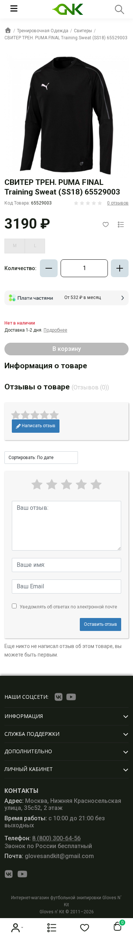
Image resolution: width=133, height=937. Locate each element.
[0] (116, 927)
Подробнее (55, 330)
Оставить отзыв (100, 624)
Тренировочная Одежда (42, 30)
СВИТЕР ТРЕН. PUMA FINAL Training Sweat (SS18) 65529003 (65, 37)
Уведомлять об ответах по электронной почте (68, 606)
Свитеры (83, 30)
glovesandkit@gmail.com (49, 856)
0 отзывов (118, 203)
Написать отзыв (38, 425)
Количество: (20, 268)
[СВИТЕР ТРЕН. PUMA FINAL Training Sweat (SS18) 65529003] (66, 115)
